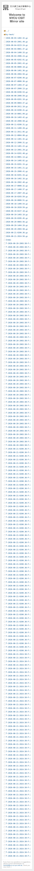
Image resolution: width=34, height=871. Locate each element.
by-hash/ (10, 34)
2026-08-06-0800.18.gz (17, 67)
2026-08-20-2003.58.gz (17, 229)
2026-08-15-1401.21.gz (17, 168)
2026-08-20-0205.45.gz (17, 218)
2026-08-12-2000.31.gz (17, 142)
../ (7, 31)
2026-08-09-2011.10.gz (17, 106)
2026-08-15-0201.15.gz (17, 164)
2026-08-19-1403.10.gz (17, 215)
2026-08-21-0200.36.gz (17, 233)
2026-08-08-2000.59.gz (17, 96)
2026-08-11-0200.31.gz (17, 124)
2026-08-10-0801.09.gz (17, 114)
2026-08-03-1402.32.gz (17, 38)
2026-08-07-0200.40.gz (17, 78)
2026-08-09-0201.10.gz (17, 99)
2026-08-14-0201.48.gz (17, 153)
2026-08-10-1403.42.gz (17, 117)
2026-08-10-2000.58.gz (17, 121)
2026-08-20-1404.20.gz (17, 225)
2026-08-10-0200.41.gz (17, 110)
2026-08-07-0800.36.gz (17, 81)
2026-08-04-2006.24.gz (17, 56)
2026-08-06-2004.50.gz (17, 74)
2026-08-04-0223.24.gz (17, 45)
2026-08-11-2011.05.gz (17, 132)
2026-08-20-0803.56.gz (17, 222)
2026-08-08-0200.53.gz (17, 92)
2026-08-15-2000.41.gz (17, 171)
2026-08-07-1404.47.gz (17, 85)
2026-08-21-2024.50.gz (17, 236)
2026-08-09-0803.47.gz (17, 103)
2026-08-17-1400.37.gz (17, 189)
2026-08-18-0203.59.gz (17, 196)
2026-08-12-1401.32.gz (17, 139)
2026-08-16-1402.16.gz (17, 178)
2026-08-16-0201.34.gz (17, 175)
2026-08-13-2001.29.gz (17, 150)
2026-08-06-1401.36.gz (17, 70)
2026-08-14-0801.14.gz (17, 157)
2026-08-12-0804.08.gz (17, 135)
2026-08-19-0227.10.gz (17, 211)
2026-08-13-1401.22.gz (17, 146)
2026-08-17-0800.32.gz (17, 186)
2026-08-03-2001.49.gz (17, 42)
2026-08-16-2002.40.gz (17, 182)
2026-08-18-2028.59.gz (17, 207)
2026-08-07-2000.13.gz (17, 88)
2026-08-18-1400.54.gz (17, 204)
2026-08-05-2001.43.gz (17, 63)
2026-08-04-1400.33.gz (17, 52)
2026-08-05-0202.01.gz (17, 60)
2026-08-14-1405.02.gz (17, 160)
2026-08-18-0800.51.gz (17, 200)
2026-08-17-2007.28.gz (17, 193)
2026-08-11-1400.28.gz (17, 128)
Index (8, 240)
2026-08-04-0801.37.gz (17, 49)
